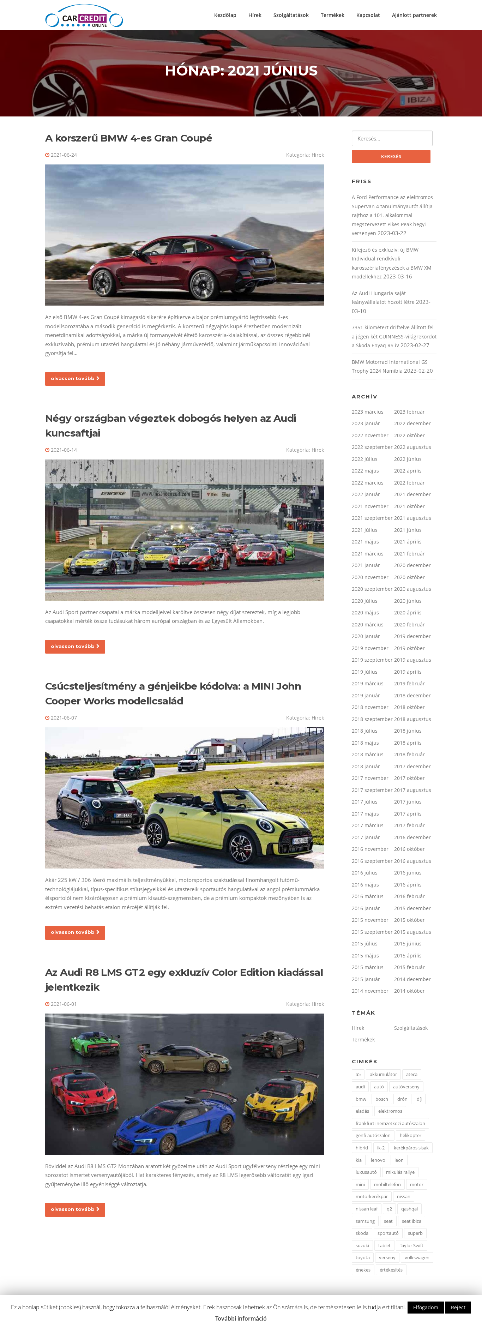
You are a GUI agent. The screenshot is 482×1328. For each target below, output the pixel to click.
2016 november (370, 849)
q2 (389, 1209)
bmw (361, 1099)
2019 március (368, 683)
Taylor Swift (411, 1245)
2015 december (412, 908)
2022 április (408, 470)
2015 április (408, 955)
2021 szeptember (372, 518)
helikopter (410, 1135)
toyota (363, 1257)
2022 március (368, 482)
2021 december (412, 494)
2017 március (368, 825)
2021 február (409, 553)
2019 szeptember (372, 659)
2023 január (366, 423)
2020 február (409, 624)
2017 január (366, 837)
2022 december (412, 423)
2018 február (409, 754)
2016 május (365, 884)
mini (360, 1184)
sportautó (388, 1233)
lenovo (378, 1160)
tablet (384, 1245)
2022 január (366, 494)
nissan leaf (367, 1209)
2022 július (365, 459)
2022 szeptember (372, 447)
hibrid (362, 1147)
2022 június (408, 459)
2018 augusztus (412, 719)
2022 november (370, 435)
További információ (241, 1318)
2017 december (412, 766)
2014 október (409, 990)
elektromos (390, 1111)
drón (402, 1099)
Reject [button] (458, 1307)
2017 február (409, 825)
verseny (387, 1257)
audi (360, 1086)
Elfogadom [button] (425, 1307)
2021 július (365, 530)
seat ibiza (411, 1221)
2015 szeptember (372, 932)
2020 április (408, 612)
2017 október (409, 778)
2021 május (365, 541)
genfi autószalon (373, 1135)
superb (415, 1233)
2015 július (365, 943)
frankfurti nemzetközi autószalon (390, 1123)
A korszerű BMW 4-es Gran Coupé (128, 138)
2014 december (412, 979)
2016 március (368, 896)
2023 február (409, 411)
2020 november (370, 577)
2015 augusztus (412, 932)
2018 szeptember (372, 719)
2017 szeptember (372, 790)
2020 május (365, 612)
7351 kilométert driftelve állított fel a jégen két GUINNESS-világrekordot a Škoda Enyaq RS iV (394, 336)
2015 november (370, 920)
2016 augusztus (412, 861)
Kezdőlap (225, 15)
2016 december (412, 837)
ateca (411, 1074)
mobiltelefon (387, 1184)
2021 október (409, 506)
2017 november (370, 778)
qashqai (409, 1209)
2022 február (409, 482)
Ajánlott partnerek (414, 15)
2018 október (409, 707)
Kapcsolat (368, 15)
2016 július (365, 872)
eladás (362, 1111)
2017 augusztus (412, 790)
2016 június (408, 872)
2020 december (412, 565)
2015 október (409, 920)
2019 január (366, 695)
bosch (381, 1099)
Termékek (332, 15)
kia (359, 1160)
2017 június (408, 801)
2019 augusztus (412, 659)
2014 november (370, 990)
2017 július (365, 801)
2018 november (370, 707)
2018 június (408, 730)
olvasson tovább (73, 378)
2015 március (368, 967)
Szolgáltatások (291, 15)
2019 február (409, 683)
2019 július (365, 671)
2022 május (365, 470)
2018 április (408, 742)
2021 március (368, 553)
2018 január (366, 766)
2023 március (368, 411)
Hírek (254, 15)
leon (399, 1160)
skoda (362, 1233)
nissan (403, 1196)
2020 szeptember (372, 588)
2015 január (366, 979)
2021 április (408, 541)
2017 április (408, 813)
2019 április (408, 671)
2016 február (409, 896)
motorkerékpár (372, 1196)
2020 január (366, 636)
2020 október (409, 577)
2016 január (366, 908)
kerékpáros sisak (411, 1147)
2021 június (408, 530)
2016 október (409, 849)
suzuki (362, 1245)
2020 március (368, 624)
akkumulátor (383, 1074)
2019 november (370, 648)
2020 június (408, 600)
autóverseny (406, 1086)
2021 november (370, 506)
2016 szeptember (372, 861)
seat (388, 1221)
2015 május (365, 955)
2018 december (412, 695)
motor (416, 1184)
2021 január (366, 565)
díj (419, 1099)
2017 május (365, 813)
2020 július (365, 600)
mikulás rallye (400, 1172)
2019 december (412, 636)
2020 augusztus (412, 588)
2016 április (408, 884)
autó (379, 1086)
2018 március (368, 754)
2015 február (409, 967)
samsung (365, 1221)
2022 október (409, 435)
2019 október (409, 648)
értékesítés (391, 1270)
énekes (363, 1270)
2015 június (408, 943)
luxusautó (366, 1172)
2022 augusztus (412, 447)
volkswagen (417, 1257)
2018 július (365, 730)
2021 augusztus (412, 518)
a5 (358, 1074)
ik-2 (381, 1147)
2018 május (365, 742)
